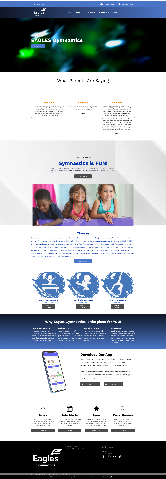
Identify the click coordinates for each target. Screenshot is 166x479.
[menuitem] (70, 12)
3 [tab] (82, 137)
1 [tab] (76, 137)
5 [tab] (87, 137)
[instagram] (109, 457)
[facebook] (104, 457)
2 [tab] (79, 137)
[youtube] (115, 457)
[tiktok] (120, 457)
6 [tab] (89, 137)
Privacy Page (110, 477)
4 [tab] (84, 137)
